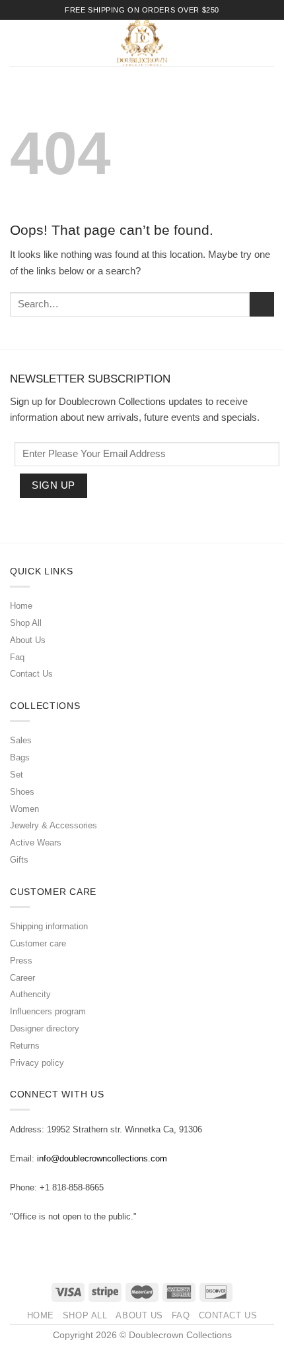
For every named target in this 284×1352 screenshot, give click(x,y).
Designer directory (44, 1028)
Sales (21, 740)
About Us (28, 640)
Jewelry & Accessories (53, 825)
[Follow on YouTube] (79, 1244)
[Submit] (262, 304)
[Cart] (269, 42)
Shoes (22, 792)
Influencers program (48, 1011)
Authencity (30, 994)
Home (21, 606)
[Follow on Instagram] (33, 1244)
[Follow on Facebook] (18, 1244)
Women (24, 809)
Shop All (26, 623)
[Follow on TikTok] (48, 1244)
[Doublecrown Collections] (142, 43)
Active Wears (35, 842)
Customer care (38, 943)
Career (22, 978)
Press (21, 961)
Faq (17, 657)
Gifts (19, 860)
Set (16, 775)
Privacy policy (37, 1063)
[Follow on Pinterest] (64, 1244)
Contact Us (31, 674)
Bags (20, 757)
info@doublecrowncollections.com (102, 1158)
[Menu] (17, 43)
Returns (25, 1046)
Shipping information (49, 926)
